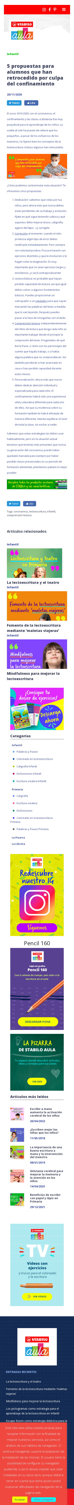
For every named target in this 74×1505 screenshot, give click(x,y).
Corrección (21, 233)
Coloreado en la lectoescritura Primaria (31, 820)
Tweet (15, 103)
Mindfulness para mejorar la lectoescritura (33, 1401)
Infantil (17, 745)
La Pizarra (18, 837)
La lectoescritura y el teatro (33, 582)
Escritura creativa (27, 803)
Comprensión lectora (27, 323)
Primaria (17, 789)
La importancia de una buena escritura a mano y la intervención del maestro (46, 1152)
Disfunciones (24, 810)
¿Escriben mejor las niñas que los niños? (44, 1131)
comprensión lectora (19, 515)
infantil (51, 511)
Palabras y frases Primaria (33, 829)
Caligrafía (22, 796)
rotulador (41, 301)
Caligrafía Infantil (27, 766)
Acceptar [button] (20, 1499)
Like (32, 103)
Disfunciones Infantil (29, 773)
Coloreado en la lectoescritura (35, 759)
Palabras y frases (27, 751)
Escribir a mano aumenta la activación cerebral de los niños (46, 1112)
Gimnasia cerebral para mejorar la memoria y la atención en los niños (46, 1176)
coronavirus (21, 511)
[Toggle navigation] (64, 9)
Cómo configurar (43, 1499)
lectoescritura (37, 511)
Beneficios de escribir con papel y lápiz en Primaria (45, 1198)
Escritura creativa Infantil (31, 781)
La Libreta (18, 844)
